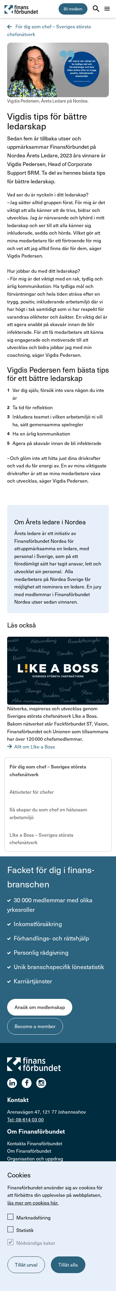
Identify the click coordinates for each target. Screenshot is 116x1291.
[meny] (107, 8)
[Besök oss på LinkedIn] (14, 1083)
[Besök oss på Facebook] (29, 1083)
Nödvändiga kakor (35, 1243)
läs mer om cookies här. (33, 1202)
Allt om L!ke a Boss (34, 746)
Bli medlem (73, 9)
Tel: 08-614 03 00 (25, 1119)
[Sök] (96, 8)
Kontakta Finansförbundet (34, 1143)
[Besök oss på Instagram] (43, 1083)
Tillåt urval (26, 1264)
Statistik (25, 1230)
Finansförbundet (21, 9)
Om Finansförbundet (29, 1151)
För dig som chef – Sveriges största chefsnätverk (48, 770)
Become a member (35, 1026)
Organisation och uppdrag (35, 1158)
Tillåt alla (68, 1264)
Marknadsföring (33, 1217)
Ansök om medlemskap (40, 1007)
